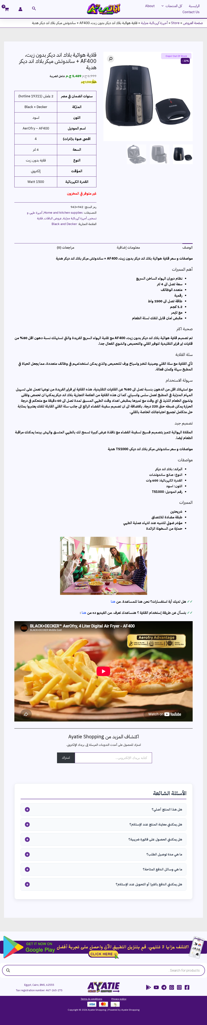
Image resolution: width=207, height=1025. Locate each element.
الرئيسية (194, 5)
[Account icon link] (20, 9)
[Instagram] (179, 987)
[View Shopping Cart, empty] (9, 9)
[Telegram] (164, 987)
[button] (164, 6)
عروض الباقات (53, 218)
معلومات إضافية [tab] (128, 247)
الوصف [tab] (187, 247)
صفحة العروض (193, 22)
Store (175, 22)
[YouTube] (156, 987)
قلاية (40, 218)
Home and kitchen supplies (63, 212)
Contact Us (191, 12)
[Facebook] (187, 987)
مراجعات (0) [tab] (65, 247)
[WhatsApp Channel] (171, 987)
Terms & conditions (91, 999)
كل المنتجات (174, 5)
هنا (113, 601)
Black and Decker (64, 224)
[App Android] (148, 987)
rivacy (116, 999)
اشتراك (66, 757)
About (150, 5)
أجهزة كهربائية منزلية (154, 22)
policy (122, 999)
